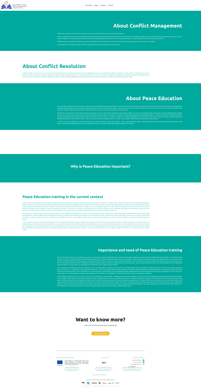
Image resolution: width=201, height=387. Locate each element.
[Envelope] (105, 363)
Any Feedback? (132, 366)
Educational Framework (136, 360)
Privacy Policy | (96, 374)
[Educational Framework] (143, 360)
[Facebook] (103, 363)
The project (88, 5)
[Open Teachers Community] (143, 364)
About (96, 5)
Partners (103, 5)
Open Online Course (137, 362)
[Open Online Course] (143, 362)
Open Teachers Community (136, 364)
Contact (110, 5)
